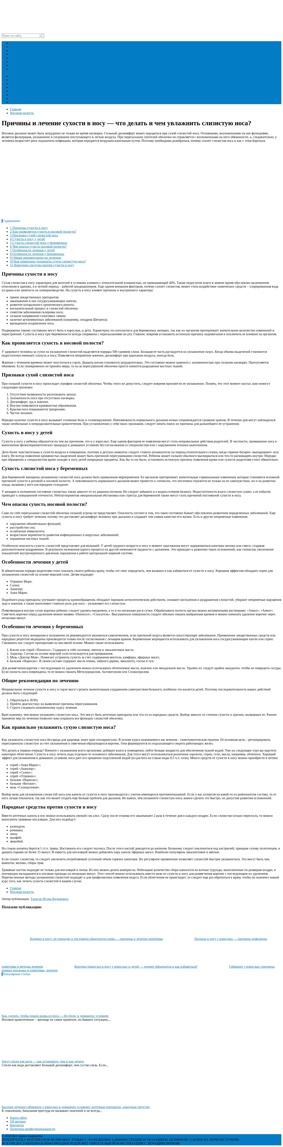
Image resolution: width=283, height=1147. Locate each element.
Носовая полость (22, 43)
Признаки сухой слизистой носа (34, 235)
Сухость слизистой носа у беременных (38, 243)
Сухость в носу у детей (27, 239)
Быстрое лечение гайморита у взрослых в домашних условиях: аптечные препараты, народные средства (76, 1107)
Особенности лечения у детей (32, 250)
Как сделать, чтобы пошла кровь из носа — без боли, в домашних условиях (55, 1016)
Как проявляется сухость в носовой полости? (43, 231)
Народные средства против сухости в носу (42, 265)
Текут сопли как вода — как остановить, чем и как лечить (43, 1061)
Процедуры (18, 58)
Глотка (14, 46)
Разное (14, 69)
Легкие (15, 54)
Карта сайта (18, 1117)
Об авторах (18, 1121)
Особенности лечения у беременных (37, 254)
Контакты (17, 1125)
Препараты (18, 61)
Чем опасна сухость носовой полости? (38, 246)
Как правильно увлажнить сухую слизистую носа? (48, 261)
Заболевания (19, 65)
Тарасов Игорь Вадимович (49, 899)
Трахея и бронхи (21, 50)
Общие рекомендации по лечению (35, 257)
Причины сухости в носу (29, 228)
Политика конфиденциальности (32, 1129)
